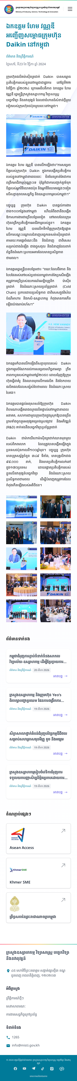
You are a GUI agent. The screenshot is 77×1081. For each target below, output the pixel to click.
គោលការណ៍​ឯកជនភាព (38, 1076)
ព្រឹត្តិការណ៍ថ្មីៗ (15, 998)
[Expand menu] (70, 9)
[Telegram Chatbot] (62, 1068)
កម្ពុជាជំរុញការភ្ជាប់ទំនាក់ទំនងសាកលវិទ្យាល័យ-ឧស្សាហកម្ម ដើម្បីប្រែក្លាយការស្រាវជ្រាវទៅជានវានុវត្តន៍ (36, 658)
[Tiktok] (42, 1068)
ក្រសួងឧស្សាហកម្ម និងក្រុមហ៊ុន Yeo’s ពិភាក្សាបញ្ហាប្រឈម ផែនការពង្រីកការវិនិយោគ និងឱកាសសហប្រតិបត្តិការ (35, 697)
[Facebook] (15, 1068)
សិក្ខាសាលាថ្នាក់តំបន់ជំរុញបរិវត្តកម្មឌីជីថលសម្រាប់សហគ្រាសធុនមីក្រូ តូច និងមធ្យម (38, 736)
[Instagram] (52, 1069)
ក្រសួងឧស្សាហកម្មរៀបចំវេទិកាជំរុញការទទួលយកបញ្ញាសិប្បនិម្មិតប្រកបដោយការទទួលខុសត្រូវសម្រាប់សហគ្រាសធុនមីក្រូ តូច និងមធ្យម (36, 775)
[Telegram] (33, 1068)
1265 (12, 1037)
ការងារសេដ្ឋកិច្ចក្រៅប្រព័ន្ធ (21, 1014)
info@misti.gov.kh (23, 1045)
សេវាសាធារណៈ (16, 1006)
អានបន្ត (58, 676)
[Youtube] (24, 1068)
